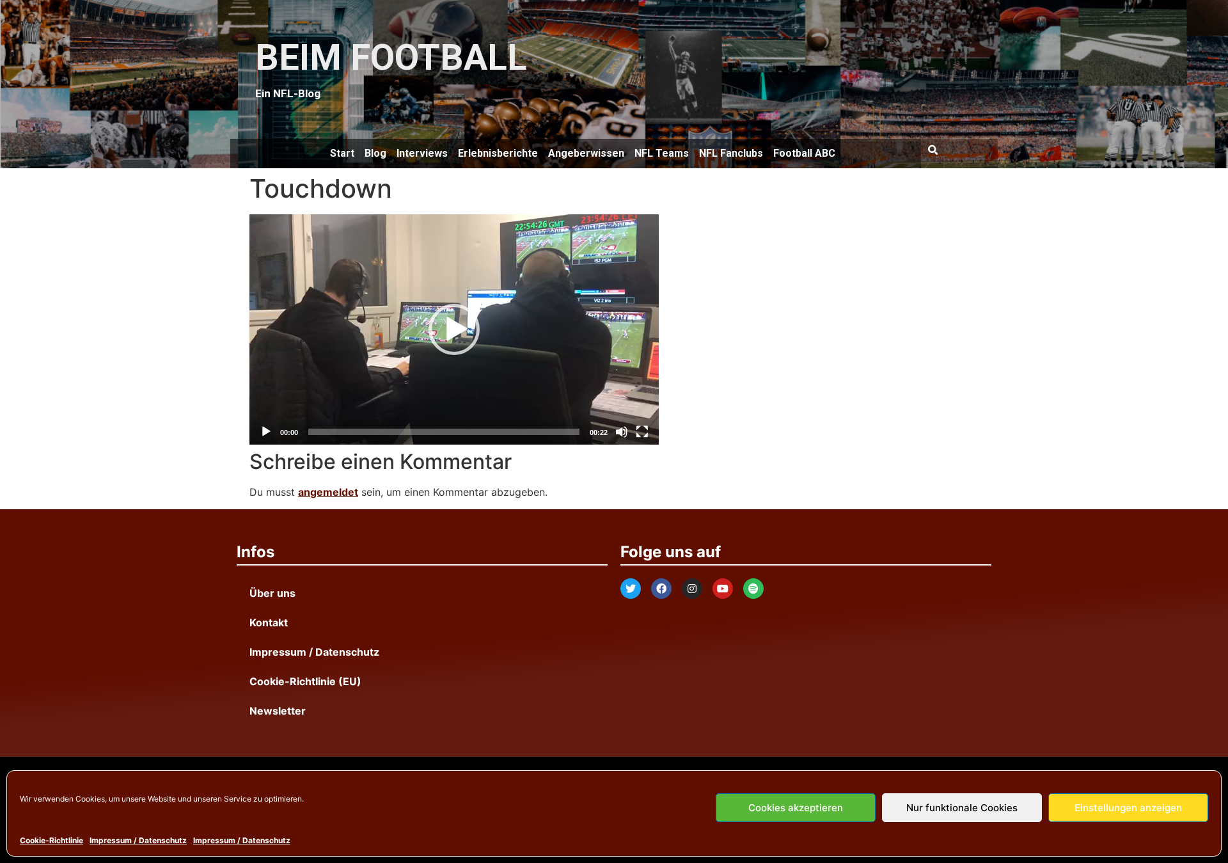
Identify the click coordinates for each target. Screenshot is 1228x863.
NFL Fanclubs (731, 153)
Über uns (272, 593)
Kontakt (268, 622)
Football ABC (804, 153)
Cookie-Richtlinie (51, 840)
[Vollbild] (642, 431)
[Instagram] (692, 588)
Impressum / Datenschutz (138, 840)
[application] (454, 329)
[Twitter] (630, 588)
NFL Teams (661, 153)
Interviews (422, 153)
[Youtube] (722, 588)
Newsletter (277, 710)
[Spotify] (753, 588)
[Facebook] (661, 588)
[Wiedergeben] (266, 431)
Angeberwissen (586, 153)
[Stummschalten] (621, 431)
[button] (932, 150)
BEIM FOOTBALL (391, 57)
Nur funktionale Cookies (962, 808)
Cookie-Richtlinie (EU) (305, 681)
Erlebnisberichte (498, 153)
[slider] (443, 432)
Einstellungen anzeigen (1128, 808)
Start (342, 153)
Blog (375, 153)
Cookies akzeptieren (795, 808)
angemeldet (328, 492)
